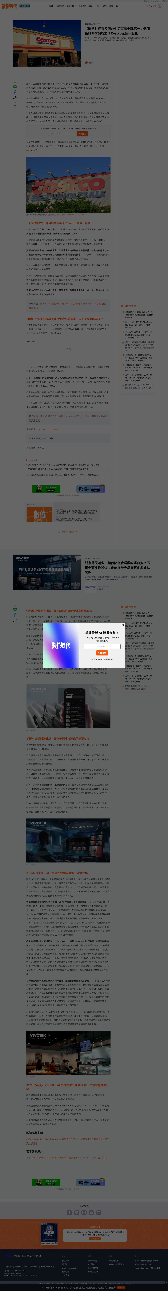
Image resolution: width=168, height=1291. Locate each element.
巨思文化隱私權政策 (106, 659)
